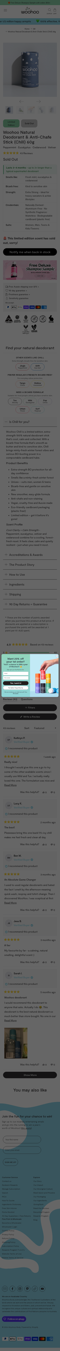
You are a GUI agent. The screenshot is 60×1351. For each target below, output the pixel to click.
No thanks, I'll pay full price (15, 687)
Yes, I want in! (15, 683)
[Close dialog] (56, 656)
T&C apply (15, 693)
